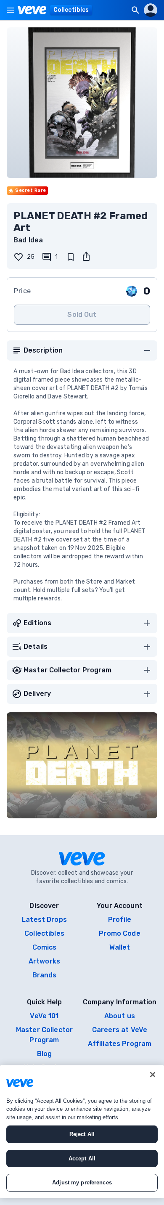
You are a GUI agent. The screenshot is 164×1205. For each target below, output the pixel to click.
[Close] (152, 1074)
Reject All (82, 1134)
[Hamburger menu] (10, 10)
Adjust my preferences (82, 1182)
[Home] (32, 10)
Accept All (82, 1158)
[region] (82, 1131)
